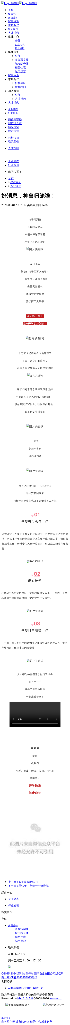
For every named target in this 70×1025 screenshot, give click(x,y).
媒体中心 (15, 182)
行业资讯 (13, 165)
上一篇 (23, 882)
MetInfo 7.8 (25, 998)
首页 (11, 10)
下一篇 (28, 886)
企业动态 (13, 161)
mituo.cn (56, 998)
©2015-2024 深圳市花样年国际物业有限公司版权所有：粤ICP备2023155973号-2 (32, 975)
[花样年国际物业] (19, 3)
